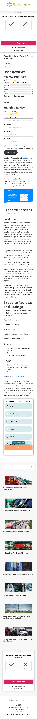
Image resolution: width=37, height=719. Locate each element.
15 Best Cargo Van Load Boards (15, 595)
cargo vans (13, 167)
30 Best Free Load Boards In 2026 (16, 532)
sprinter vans (22, 167)
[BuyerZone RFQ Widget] (18, 427)
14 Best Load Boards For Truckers (16, 510)
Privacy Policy (26, 714)
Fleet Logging (18, 4)
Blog (12, 714)
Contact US (18, 714)
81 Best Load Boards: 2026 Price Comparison (15, 488)
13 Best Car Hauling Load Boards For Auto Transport (17, 640)
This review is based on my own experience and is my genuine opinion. (20, 147)
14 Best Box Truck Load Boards (15, 553)
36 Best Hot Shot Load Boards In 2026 (18, 574)
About (8, 714)
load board (25, 158)
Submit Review (10, 152)
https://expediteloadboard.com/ (20, 377)
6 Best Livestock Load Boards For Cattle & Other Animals (16, 617)
